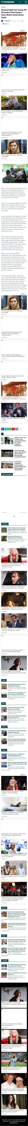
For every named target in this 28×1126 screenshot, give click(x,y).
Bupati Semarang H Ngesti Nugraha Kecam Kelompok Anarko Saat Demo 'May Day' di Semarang (17, 925)
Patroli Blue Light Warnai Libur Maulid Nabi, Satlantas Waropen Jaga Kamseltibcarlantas (20, 454)
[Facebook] (3, 24)
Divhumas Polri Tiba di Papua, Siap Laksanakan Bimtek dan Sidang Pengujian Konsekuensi (20, 441)
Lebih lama (23, 512)
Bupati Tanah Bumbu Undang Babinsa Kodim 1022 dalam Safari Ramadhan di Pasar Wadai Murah (17, 764)
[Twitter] (5, 24)
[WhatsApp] (8, 24)
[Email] (16, 429)
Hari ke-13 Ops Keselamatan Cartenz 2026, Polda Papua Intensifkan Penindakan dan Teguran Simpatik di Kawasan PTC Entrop (17, 950)
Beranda (3, 7)
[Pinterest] (13, 429)
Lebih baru (4, 512)
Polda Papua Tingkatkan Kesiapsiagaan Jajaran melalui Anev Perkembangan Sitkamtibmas (20, 466)
